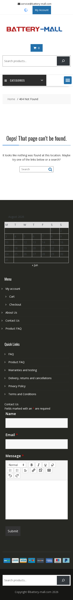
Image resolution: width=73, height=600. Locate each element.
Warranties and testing (22, 370)
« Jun (35, 265)
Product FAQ (13, 328)
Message (14, 455)
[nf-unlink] (40, 470)
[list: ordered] (10, 470)
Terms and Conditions (22, 394)
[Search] (63, 61)
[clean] (52, 465)
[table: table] (49, 470)
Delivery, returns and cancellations (30, 378)
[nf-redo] (17, 475)
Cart (12, 296)
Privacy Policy (17, 386)
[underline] (45, 465)
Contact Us (12, 320)
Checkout (15, 304)
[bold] (31, 465)
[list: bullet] (17, 470)
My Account (41, 10)
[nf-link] (33, 470)
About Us (11, 312)
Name (10, 413)
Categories (17, 80)
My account (12, 289)
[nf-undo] (10, 475)
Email (11, 434)
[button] (68, 80)
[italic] (38, 465)
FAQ (11, 354)
